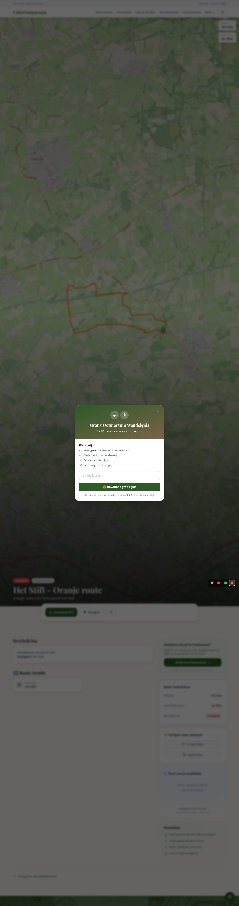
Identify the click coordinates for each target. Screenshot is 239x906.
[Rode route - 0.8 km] (219, 583)
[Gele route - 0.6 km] (212, 583)
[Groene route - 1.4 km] (225, 583)
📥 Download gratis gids (119, 487)
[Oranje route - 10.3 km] (232, 583)
